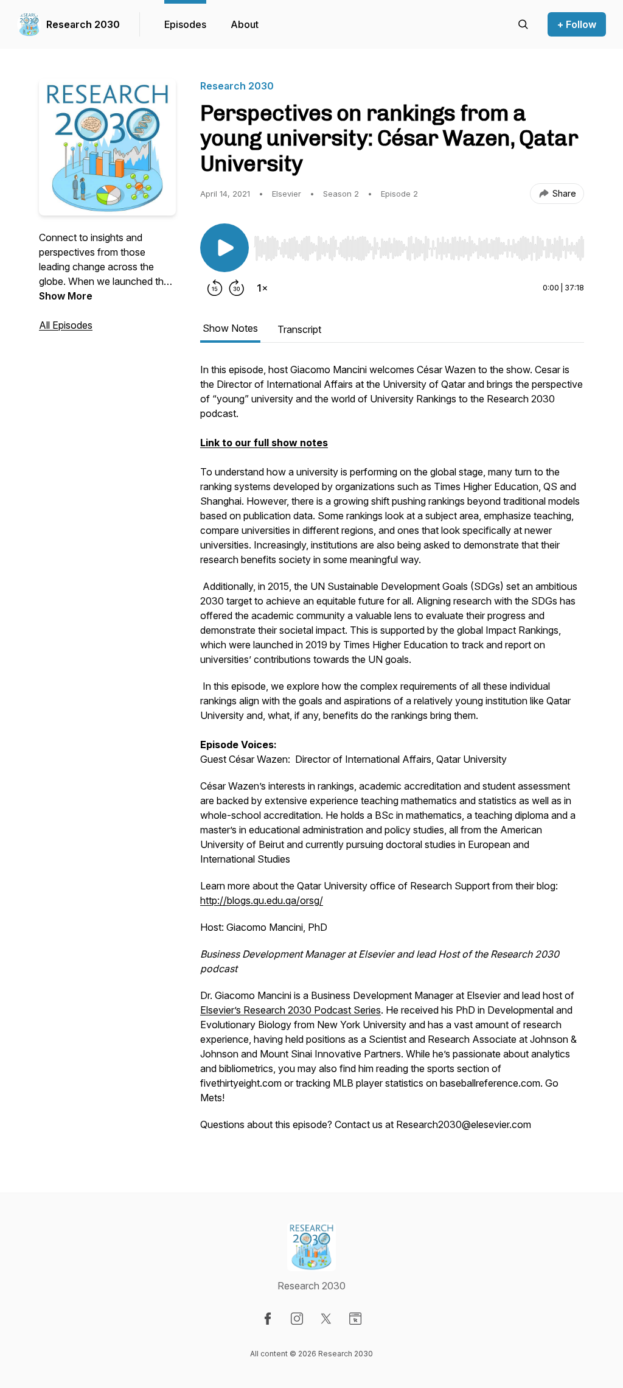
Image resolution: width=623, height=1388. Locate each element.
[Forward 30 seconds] (236, 287)
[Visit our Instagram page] (297, 1319)
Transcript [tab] (299, 329)
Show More (65, 296)
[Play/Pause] (224, 247)
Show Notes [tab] (230, 328)
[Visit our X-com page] (326, 1319)
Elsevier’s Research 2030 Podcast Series (290, 1010)
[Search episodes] (523, 24)
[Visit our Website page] (355, 1319)
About (245, 24)
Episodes (185, 24)
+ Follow (576, 24)
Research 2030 (83, 24)
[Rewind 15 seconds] (214, 287)
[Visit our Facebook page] (268, 1319)
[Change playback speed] (262, 287)
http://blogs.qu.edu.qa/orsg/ (261, 900)
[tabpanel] (392, 753)
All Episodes (65, 325)
